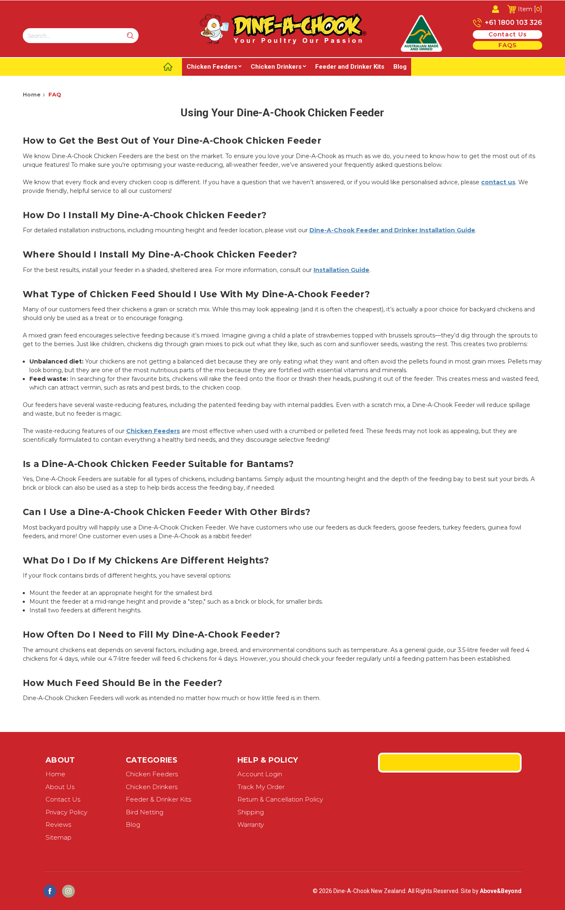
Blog (400, 66)
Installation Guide (341, 270)
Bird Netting (144, 812)
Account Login (259, 774)
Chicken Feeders (212, 66)
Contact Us (62, 799)
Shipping (250, 812)
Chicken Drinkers (276, 66)
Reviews (58, 824)
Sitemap (58, 837)
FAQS (507, 45)
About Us (59, 787)
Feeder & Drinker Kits (158, 799)
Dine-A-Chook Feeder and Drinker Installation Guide (392, 230)
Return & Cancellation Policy (280, 799)
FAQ (54, 94)
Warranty (250, 824)
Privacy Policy (66, 812)
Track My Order (261, 787)
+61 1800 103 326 (512, 22)
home (55, 774)
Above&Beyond (501, 891)
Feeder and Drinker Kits (349, 66)
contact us (507, 34)
